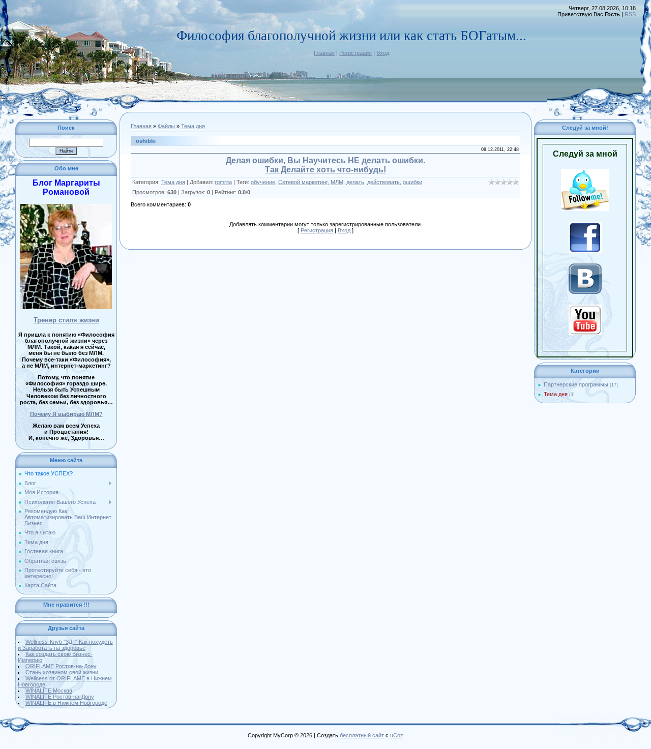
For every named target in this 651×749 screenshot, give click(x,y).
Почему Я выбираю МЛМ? (66, 414)
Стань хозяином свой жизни (61, 672)
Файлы (166, 126)
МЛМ (337, 182)
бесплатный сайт (362, 735)
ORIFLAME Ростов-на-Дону (61, 666)
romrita (223, 182)
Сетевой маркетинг (303, 182)
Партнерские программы (576, 384)
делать (355, 182)
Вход (382, 53)
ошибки (412, 182)
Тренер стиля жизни (66, 320)
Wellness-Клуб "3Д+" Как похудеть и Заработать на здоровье (65, 645)
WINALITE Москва (48, 690)
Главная (324, 53)
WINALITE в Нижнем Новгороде (66, 703)
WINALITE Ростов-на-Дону (59, 697)
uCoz (396, 735)
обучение (263, 182)
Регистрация (355, 53)
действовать (383, 182)
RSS (630, 14)
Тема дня (193, 126)
